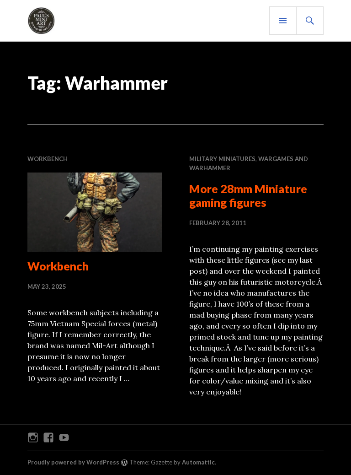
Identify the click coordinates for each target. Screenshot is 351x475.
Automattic (198, 462)
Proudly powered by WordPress (73, 462)
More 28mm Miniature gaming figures (248, 195)
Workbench (58, 266)
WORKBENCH (47, 158)
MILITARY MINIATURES (222, 158)
